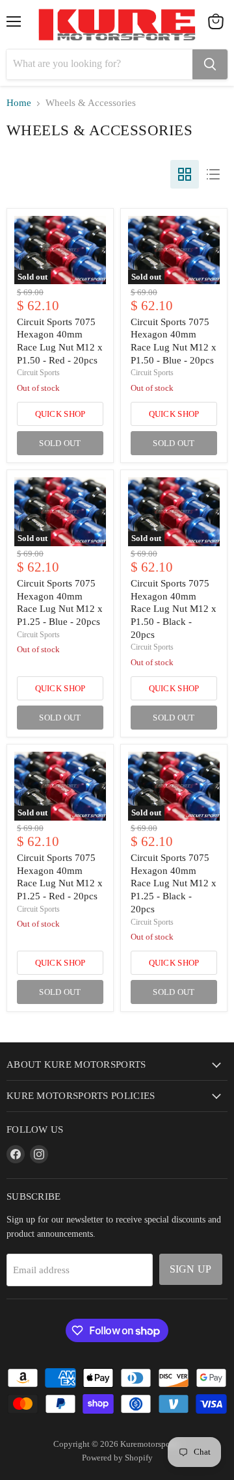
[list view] (213, 174)
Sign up (191, 1269)
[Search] (210, 64)
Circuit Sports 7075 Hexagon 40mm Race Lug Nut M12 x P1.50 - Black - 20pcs (173, 609)
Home (18, 103)
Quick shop (60, 414)
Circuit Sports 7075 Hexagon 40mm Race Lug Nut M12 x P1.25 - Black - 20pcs (173, 883)
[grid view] (184, 174)
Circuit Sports (38, 372)
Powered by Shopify (117, 1457)
